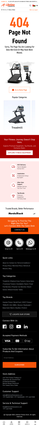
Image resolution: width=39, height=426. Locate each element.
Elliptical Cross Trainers (18, 281)
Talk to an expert (34, 10)
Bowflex (18, 308)
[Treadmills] (17, 116)
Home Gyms (30, 281)
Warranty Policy (17, 266)
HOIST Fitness (26, 302)
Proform (24, 308)
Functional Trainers (9, 284)
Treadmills (6, 281)
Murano (20, 305)
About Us (5, 263)
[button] (35, 5)
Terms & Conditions (23, 263)
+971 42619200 (30, 397)
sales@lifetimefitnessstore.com (12, 395)
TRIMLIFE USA (7, 305)
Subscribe (19, 365)
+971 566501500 (8, 397)
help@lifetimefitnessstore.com (12, 407)
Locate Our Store (21, 314)
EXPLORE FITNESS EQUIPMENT (19, 153)
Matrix (12, 308)
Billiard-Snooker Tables (15, 290)
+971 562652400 (19, 397)
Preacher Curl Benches (19, 287)
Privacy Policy (7, 266)
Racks (26, 284)
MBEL (15, 305)
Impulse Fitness (8, 302)
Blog (10, 268)
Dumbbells (20, 284)
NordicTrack (17, 302)
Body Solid (6, 308)
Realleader (27, 305)
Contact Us (20, 230)
